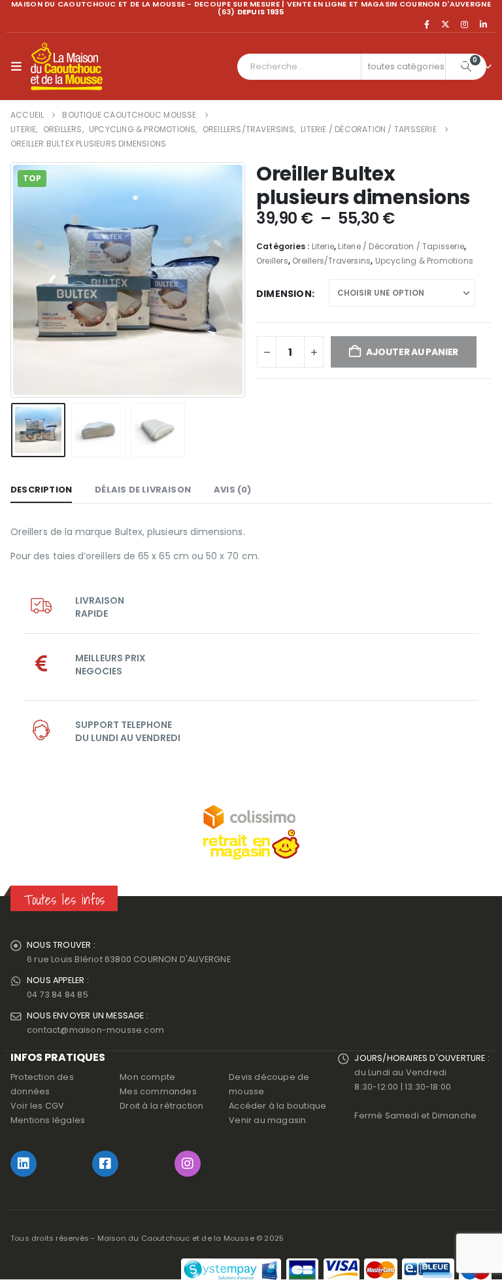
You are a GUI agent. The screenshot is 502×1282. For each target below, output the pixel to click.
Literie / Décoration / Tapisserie (401, 246)
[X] (445, 24)
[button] (19, 67)
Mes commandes (158, 1091)
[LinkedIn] (483, 24)
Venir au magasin (267, 1120)
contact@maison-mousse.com (95, 1029)
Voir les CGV (37, 1105)
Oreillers (272, 260)
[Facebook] (426, 24)
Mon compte (147, 1077)
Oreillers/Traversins (331, 260)
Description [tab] (41, 489)
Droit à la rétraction (161, 1105)
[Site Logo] (67, 67)
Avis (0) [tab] (233, 489)
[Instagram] (464, 24)
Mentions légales (47, 1120)
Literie (323, 246)
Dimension (284, 293)
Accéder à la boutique (277, 1105)
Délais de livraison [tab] (143, 489)
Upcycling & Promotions (424, 260)
